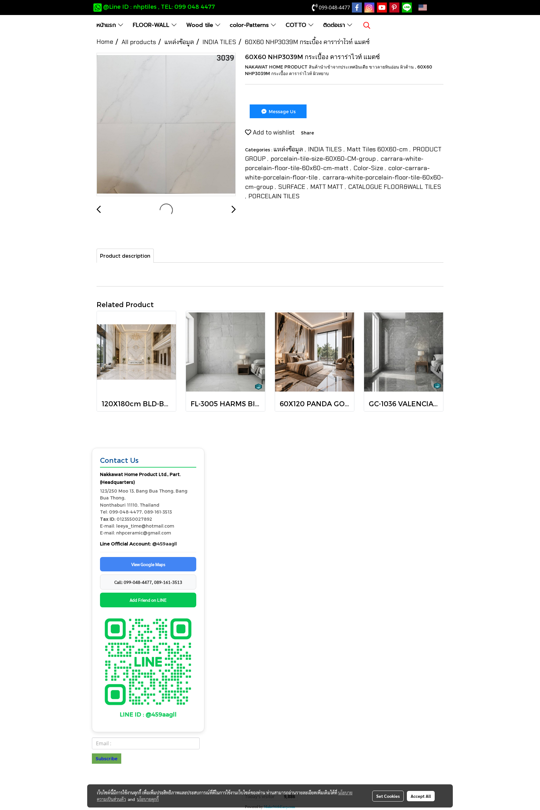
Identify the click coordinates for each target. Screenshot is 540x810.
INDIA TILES (325, 149)
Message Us (282, 111)
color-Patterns (250, 25)
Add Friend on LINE (148, 600)
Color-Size (369, 168)
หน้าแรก (107, 25)
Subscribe (107, 758)
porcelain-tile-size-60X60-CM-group (324, 158)
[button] (367, 25)
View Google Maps (148, 564)
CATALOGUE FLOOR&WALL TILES (394, 187)
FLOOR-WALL (152, 25)
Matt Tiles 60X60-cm (378, 149)
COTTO (297, 25)
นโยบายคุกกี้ (148, 799)
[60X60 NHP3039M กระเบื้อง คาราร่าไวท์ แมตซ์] (166, 124)
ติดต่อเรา (335, 25)
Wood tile (200, 25)
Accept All (421, 796)
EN (432, 7)
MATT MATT (327, 187)
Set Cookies (388, 796)
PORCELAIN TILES (274, 196)
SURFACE (292, 187)
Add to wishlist (273, 132)
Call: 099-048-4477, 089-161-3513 (148, 582)
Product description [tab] (125, 256)
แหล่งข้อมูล (289, 149)
